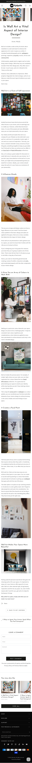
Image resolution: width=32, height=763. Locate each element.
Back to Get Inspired (17, 610)
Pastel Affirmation (16, 150)
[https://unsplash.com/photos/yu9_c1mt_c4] (16, 538)
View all (16, 706)
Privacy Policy (8, 665)
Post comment (16, 658)
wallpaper (21, 392)
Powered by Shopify (16, 759)
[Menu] (2, 5)
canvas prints (5, 57)
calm (26, 261)
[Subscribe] (30, 732)
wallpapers (25, 53)
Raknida (13, 757)
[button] (25, 5)
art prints (16, 55)
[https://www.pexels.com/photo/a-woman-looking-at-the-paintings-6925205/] (16, 321)
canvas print (13, 392)
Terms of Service (19, 665)
